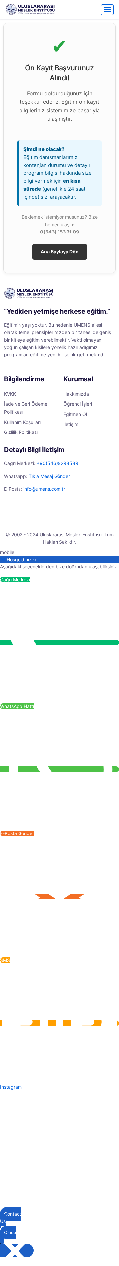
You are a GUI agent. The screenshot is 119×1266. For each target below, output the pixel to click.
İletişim (70, 424)
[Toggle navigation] (107, 9)
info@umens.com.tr (44, 489)
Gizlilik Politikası (21, 432)
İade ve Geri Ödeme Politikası (25, 408)
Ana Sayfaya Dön (60, 251)
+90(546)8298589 (57, 463)
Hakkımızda (76, 394)
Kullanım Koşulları (22, 422)
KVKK (10, 394)
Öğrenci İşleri (77, 404)
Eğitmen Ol (75, 414)
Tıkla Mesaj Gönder (49, 476)
